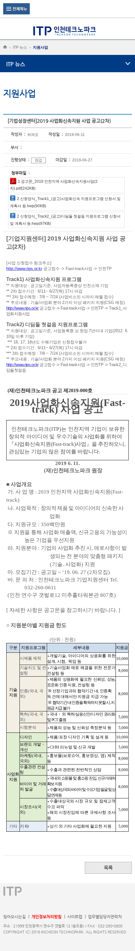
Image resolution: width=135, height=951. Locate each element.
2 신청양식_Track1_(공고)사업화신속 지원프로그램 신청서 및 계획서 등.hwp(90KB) (65, 202)
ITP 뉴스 (20, 47)
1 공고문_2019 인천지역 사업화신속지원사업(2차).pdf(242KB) (54, 185)
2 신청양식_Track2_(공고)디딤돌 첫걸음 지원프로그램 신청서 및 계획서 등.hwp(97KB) (65, 220)
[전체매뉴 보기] (16, 8)
